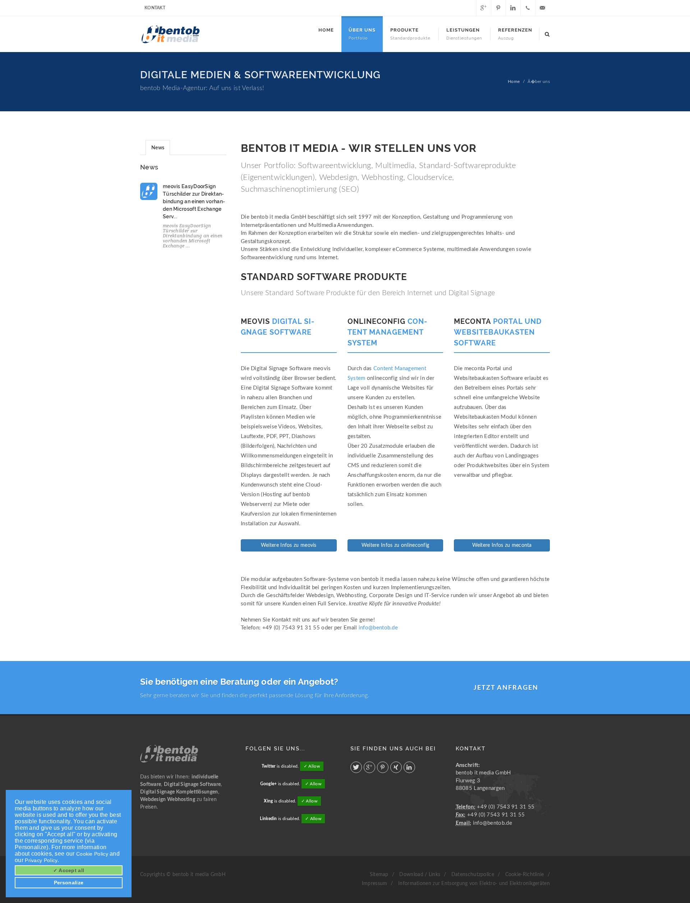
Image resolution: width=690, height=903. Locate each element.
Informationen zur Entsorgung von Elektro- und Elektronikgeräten (474, 883)
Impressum (374, 883)
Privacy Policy (41, 860)
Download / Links (419, 874)
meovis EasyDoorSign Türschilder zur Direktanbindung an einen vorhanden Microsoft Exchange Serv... (194, 201)
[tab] (158, 147)
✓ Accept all (68, 870)
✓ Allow (312, 766)
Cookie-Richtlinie (524, 874)
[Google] (484, 8)
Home (514, 81)
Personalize (68, 882)
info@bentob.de (378, 627)
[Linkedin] (513, 8)
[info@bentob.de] (542, 8)
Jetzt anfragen (506, 688)
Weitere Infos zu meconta (502, 545)
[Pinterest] (498, 8)
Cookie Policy (92, 854)
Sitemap (379, 874)
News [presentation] (157, 147)
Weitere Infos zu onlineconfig (395, 545)
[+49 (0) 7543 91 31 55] (528, 8)
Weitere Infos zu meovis (289, 545)
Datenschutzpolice (472, 874)
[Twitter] (469, 8)
